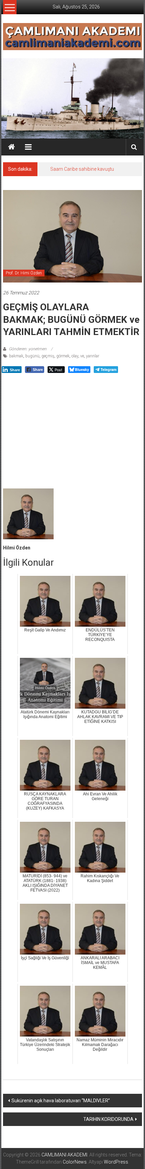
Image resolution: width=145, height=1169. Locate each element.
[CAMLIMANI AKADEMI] (11, 147)
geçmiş (47, 356)
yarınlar (92, 356)
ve (82, 356)
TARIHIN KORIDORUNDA (108, 1119)
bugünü (32, 356)
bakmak (16, 356)
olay (74, 356)
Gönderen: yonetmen (28, 349)
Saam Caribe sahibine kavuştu (82, 169)
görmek (62, 356)
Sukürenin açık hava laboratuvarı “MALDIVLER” (60, 1100)
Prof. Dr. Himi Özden (24, 273)
